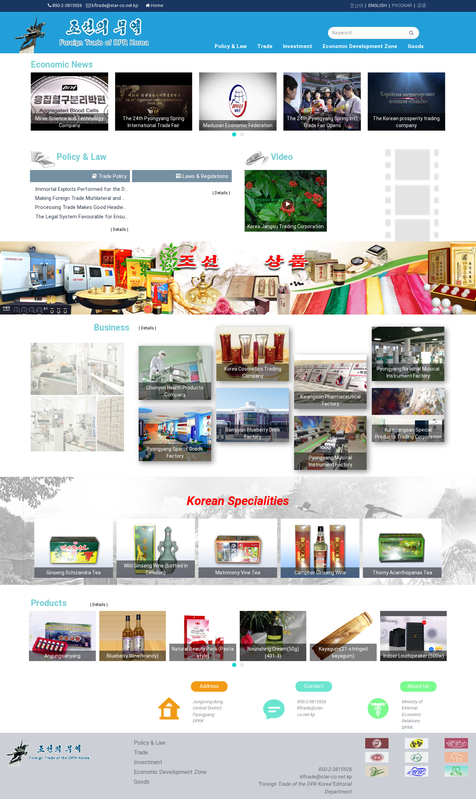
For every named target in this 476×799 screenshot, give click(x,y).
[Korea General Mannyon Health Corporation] (377, 741)
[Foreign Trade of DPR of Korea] (48, 741)
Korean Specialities (238, 501)
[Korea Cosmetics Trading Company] (456, 741)
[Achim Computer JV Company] (456, 755)
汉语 (421, 5)
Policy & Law (231, 46)
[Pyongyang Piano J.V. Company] (416, 769)
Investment (297, 46)
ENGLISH (377, 5)
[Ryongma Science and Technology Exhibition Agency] (377, 769)
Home (156, 5)
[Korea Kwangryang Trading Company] (416, 741)
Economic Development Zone (360, 46)
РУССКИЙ (402, 5)
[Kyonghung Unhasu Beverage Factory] (377, 755)
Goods (416, 46)
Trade (264, 46)
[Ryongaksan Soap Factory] (416, 755)
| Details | (119, 229)
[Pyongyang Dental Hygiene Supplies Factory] (456, 769)
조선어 (356, 5)
